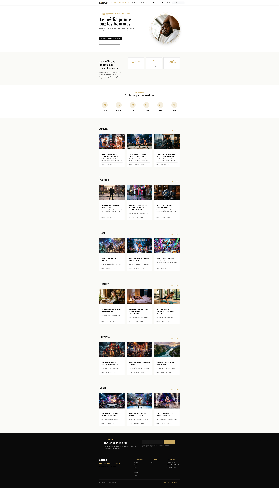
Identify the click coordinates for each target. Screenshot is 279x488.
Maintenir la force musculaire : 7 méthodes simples (165, 311)
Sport (168, 2)
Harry (158, 164)
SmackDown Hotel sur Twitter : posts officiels (110, 363)
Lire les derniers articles (110, 38)
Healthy (153, 2)
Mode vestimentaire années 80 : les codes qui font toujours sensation (138, 207)
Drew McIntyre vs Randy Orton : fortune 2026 (137, 155)
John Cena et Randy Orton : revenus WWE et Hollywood (166, 155)
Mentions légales (171, 462)
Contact (152, 462)
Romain (103, 217)
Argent (134, 2)
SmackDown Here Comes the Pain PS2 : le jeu (139, 259)
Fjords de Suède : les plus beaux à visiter (166, 363)
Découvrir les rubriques (110, 42)
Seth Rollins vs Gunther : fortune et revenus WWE (110, 155)
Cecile (103, 164)
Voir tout (174, 130)
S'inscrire (169, 442)
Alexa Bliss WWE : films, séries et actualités (165, 414)
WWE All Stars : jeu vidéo (165, 258)
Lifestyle (161, 2)
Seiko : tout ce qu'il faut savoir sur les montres (165, 206)
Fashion (141, 2)
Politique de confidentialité (173, 464)
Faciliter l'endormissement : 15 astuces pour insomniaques (139, 311)
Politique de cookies (171, 467)
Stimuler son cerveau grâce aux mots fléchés (111, 310)
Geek (147, 2)
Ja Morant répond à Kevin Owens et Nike (110, 206)
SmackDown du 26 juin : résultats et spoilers (110, 414)
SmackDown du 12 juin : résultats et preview (137, 414)
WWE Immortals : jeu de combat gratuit (110, 259)
